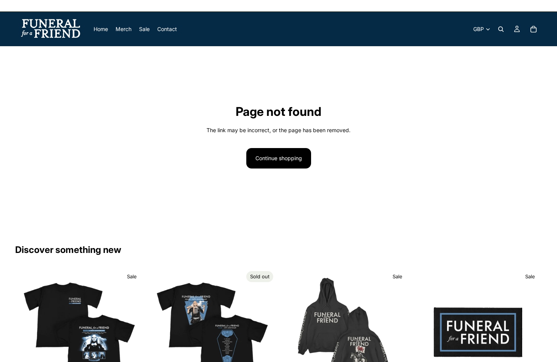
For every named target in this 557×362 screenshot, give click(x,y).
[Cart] (533, 29)
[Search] (501, 29)
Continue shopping (278, 158)
